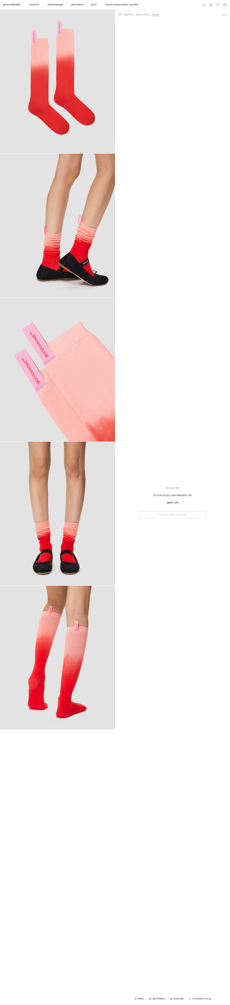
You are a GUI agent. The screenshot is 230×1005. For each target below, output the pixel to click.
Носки (155, 14)
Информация (55, 5)
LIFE (225, 14)
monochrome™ (12, 5)
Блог (94, 5)
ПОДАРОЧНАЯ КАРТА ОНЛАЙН (121, 5)
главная (128, 14)
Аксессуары (142, 14)
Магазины (77, 5)
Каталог (34, 5)
